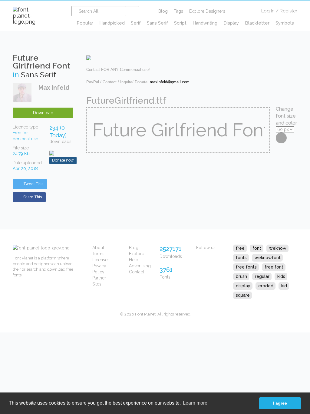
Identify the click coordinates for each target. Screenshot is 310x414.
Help (133, 259)
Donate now (63, 160)
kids (281, 276)
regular (262, 276)
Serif (136, 23)
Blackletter (257, 23)
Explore (136, 253)
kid (284, 285)
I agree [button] (280, 403)
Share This (32, 197)
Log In (268, 11)
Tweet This (33, 184)
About (98, 247)
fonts (241, 257)
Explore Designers (207, 11)
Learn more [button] (195, 403)
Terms (98, 253)
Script (180, 23)
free (240, 248)
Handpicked (112, 23)
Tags (178, 11)
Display (231, 23)
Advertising (140, 265)
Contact (136, 271)
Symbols (284, 23)
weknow (277, 248)
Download (43, 112)
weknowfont (268, 257)
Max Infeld (53, 87)
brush (241, 276)
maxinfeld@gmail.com (170, 82)
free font (274, 267)
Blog (163, 11)
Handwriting (205, 23)
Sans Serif (157, 23)
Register (288, 11)
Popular (85, 23)
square (243, 295)
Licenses (101, 259)
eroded (265, 285)
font (256, 248)
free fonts (246, 267)
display (243, 285)
